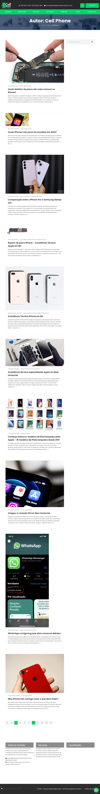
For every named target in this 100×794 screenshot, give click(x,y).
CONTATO (92, 5)
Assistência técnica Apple (34, 239)
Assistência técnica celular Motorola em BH (48, 752)
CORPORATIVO (91, 12)
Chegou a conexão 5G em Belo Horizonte (29, 513)
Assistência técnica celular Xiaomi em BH (48, 756)
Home (43, 25)
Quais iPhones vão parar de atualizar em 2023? (32, 132)
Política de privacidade (92, 789)
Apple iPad (23, 433)
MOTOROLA (50, 12)
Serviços (43, 239)
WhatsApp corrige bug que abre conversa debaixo (34, 633)
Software (33, 630)
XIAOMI (78, 12)
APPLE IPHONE (22, 12)
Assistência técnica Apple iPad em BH (47, 750)
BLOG (21, 86)
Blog (48, 25)
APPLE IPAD (36, 12)
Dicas (25, 630)
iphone (29, 86)
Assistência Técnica (30, 369)
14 (38, 723)
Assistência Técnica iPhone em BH (25, 316)
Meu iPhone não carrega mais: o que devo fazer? (33, 699)
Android (26, 196)
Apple (25, 86)
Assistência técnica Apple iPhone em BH (48, 748)
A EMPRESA (8, 12)
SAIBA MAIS (11, 105)
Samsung (38, 196)
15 (42, 723)
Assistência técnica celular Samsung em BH (49, 754)
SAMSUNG (64, 12)
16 (46, 723)
